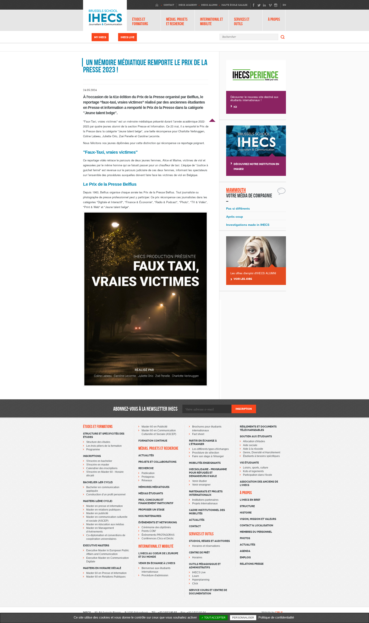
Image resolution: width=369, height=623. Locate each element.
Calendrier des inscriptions (101, 468)
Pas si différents (238, 208)
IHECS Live (127, 37)
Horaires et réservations (206, 545)
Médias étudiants (150, 493)
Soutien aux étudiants (256, 436)
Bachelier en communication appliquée (102, 489)
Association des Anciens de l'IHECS (259, 483)
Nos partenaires (149, 516)
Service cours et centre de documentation (208, 592)
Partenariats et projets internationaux (206, 493)
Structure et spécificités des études (103, 435)
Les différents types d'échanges (210, 449)
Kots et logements (253, 471)
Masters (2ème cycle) (97, 501)
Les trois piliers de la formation (104, 445)
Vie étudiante (249, 462)
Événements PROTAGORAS (158, 534)
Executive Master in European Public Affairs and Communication (107, 552)
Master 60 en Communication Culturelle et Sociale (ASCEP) (159, 432)
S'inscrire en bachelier (99, 461)
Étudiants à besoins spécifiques (261, 456)
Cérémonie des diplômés (156, 527)
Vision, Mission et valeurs (258, 519)
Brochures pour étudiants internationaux (206, 428)
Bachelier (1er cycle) (98, 482)
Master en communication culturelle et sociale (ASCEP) (106, 518)
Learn (195, 576)
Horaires (197, 557)
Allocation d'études (254, 441)
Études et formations (140, 21)
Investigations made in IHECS (247, 224)
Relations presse (252, 563)
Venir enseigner (201, 484)
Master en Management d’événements (100, 530)
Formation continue (152, 440)
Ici (235, 106)
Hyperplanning (200, 579)
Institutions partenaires (205, 499)
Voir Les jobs (243, 279)
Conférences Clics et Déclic (158, 538)
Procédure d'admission (155, 575)
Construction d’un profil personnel (106, 494)
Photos (245, 538)
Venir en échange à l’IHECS (156, 563)
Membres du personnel (256, 531)
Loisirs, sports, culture (255, 467)
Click (195, 583)
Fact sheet (198, 434)
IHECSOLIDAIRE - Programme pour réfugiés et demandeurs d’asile (208, 473)
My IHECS (100, 37)
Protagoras (148, 476)
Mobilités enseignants (205, 462)
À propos (274, 19)
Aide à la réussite (253, 448)
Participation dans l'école (257, 474)
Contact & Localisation (256, 525)
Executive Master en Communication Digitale (107, 559)
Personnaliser (243, 617)
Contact (195, 526)
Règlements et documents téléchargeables (258, 428)
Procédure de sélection (205, 452)
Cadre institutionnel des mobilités (207, 512)
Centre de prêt (199, 552)
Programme (93, 449)
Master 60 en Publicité (154, 426)
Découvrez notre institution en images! (256, 167)
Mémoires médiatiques (153, 487)
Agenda (245, 551)
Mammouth (236, 190)
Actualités (146, 455)
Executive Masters (96, 545)
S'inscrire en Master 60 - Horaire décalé (105, 473)
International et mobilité (211, 21)
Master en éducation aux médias (105, 524)
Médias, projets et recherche (176, 21)
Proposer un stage (151, 509)
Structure (247, 506)
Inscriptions (92, 456)
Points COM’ (149, 531)
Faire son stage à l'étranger (208, 456)
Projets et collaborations (157, 461)
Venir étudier (199, 481)
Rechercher (283, 37)
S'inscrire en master (97, 464)
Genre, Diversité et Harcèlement (261, 452)
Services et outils (241, 21)
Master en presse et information (104, 506)
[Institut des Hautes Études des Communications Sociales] (105, 15)
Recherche (146, 468)
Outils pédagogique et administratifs (205, 566)
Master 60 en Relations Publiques (106, 576)
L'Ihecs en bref (250, 499)
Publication (148, 473)
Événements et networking (157, 522)
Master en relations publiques (103, 509)
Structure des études (98, 442)
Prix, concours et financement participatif (155, 501)
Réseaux (147, 480)
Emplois (245, 557)
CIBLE (279, 612)
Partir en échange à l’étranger (203, 442)
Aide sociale (250, 445)
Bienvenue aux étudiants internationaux (156, 570)
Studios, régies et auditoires (209, 541)
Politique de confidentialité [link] (276, 617)
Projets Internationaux (205, 503)
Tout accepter (215, 617)
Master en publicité (97, 513)
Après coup (234, 216)
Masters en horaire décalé (102, 568)
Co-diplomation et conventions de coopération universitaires (105, 537)
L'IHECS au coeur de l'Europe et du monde (158, 555)
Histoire (246, 512)
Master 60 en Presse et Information (106, 573)
